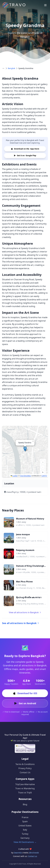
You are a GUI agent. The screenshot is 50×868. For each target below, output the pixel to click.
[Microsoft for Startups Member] (25, 748)
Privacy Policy (25, 768)
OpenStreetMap (25, 476)
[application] (25, 451)
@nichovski (34, 852)
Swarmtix (18, 852)
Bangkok (11, 68)
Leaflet (14, 476)
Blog (25, 804)
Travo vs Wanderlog (25, 788)
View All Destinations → (25, 842)
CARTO (44, 476)
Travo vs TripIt (25, 792)
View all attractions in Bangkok (24, 612)
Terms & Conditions (25, 764)
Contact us (32, 856)
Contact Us (25, 772)
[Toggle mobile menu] (45, 5)
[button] (25, 449)
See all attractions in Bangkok (19, 623)
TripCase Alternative (25, 784)
